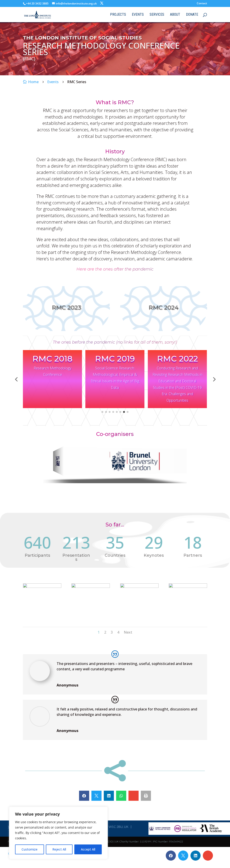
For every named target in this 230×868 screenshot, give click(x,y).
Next (128, 632)
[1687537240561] (139, 586)
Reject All (59, 849)
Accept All (88, 849)
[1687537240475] (42, 586)
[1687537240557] (188, 586)
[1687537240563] (90, 586)
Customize (30, 849)
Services (157, 15)
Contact (202, 3)
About (175, 15)
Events (138, 15)
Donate (192, 15)
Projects (118, 15)
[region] (58, 833)
